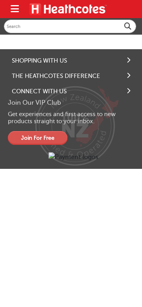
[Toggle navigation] (15, 9)
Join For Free (37, 138)
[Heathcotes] (67, 9)
